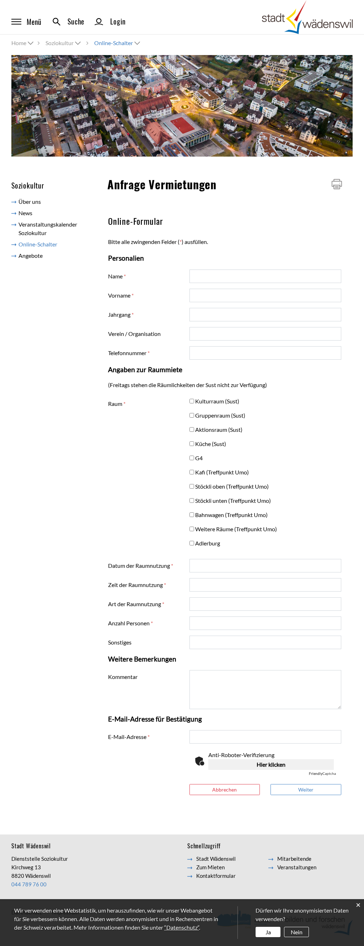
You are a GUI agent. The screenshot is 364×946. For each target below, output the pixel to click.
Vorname (121, 295)
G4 (200, 458)
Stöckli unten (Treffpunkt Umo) (234, 500)
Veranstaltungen (296, 867)
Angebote (30, 255)
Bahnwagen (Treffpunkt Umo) (232, 514)
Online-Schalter (53, 244)
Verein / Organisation (134, 333)
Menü (34, 21)
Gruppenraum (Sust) (221, 415)
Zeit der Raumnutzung (137, 584)
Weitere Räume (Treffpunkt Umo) (237, 529)
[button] (64, 42)
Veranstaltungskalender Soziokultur (47, 228)
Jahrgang (121, 314)
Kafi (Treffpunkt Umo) (223, 472)
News (25, 213)
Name (117, 276)
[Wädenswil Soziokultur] (307, 16)
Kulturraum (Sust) (218, 401)
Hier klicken (271, 764)
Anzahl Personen (130, 623)
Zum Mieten (210, 867)
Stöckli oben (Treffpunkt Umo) (233, 486)
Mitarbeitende (294, 858)
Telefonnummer (129, 352)
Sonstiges (120, 642)
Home (18, 42)
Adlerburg (208, 543)
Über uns (29, 201)
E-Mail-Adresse (129, 736)
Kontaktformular (216, 875)
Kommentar (123, 676)
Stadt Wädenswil (216, 858)
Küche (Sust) (211, 443)
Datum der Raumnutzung (140, 565)
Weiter (306, 790)
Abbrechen (224, 790)
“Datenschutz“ (181, 927)
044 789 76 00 (29, 884)
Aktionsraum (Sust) (219, 429)
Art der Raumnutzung (136, 603)
